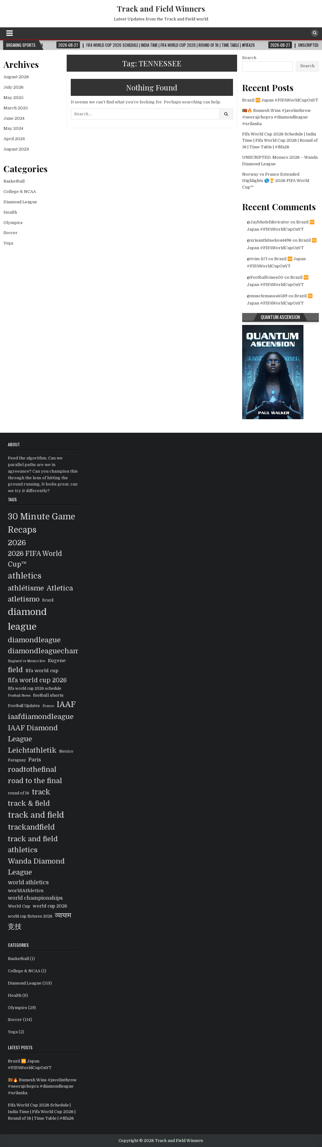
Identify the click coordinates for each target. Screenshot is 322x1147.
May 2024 (13, 128)
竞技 (15, 926)
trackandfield (31, 827)
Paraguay (17, 760)
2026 (17, 542)
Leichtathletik (32, 750)
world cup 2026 (50, 905)
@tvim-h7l (257, 258)
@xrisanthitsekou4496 (269, 240)
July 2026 (13, 87)
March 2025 (15, 108)
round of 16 (18, 793)
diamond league (27, 619)
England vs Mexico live (26, 661)
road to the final (35, 781)
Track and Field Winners (161, 8)
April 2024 (14, 138)
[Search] (315, 33)
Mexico (66, 751)
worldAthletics (25, 890)
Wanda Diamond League (36, 866)
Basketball (14, 181)
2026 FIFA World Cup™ (35, 559)
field (15, 670)
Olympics (13, 222)
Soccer (10, 232)
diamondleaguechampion (51, 651)
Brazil (47, 600)
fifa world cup (41, 670)
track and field (36, 815)
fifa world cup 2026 (37, 680)
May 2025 (13, 97)
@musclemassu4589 (267, 296)
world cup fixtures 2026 (30, 916)
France (48, 706)
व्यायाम (63, 915)
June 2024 (14, 118)
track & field (29, 803)
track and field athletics (33, 844)
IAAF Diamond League (33, 733)
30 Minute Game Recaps (41, 523)
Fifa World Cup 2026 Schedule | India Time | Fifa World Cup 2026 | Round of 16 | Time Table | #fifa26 (280, 141)
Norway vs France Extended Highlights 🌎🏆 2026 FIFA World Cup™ (275, 181)
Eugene (57, 660)
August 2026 (16, 76)
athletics (25, 576)
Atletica (60, 588)
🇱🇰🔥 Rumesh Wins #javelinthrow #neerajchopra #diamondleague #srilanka (276, 117)
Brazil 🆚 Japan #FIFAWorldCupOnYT (280, 100)
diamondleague (34, 640)
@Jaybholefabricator (268, 222)
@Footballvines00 (265, 277)
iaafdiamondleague (41, 717)
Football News (19, 696)
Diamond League (20, 202)
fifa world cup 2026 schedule (34, 688)
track (41, 792)
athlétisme (26, 588)
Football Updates (24, 706)
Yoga (8, 243)
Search (249, 57)
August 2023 (16, 149)
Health (10, 212)
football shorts (48, 695)
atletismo (24, 599)
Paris (34, 760)
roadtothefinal (32, 769)
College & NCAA (19, 191)
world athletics (28, 882)
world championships (35, 898)
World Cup (19, 906)
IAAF (66, 704)
